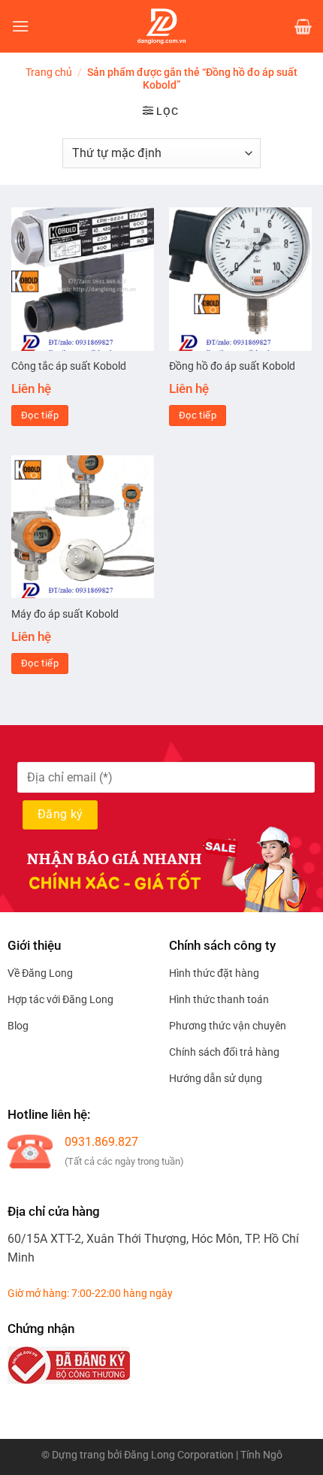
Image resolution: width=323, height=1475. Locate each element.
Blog (18, 1026)
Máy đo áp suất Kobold (65, 614)
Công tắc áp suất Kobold (68, 366)
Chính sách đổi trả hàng (224, 1052)
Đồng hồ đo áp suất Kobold (232, 366)
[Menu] (20, 26)
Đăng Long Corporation (179, 1455)
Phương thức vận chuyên (227, 1026)
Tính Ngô (261, 1455)
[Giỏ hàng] (303, 26)
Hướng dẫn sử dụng (215, 1078)
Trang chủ (49, 72)
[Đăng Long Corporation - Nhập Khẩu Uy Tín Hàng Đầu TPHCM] (161, 26)
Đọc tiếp (40, 415)
